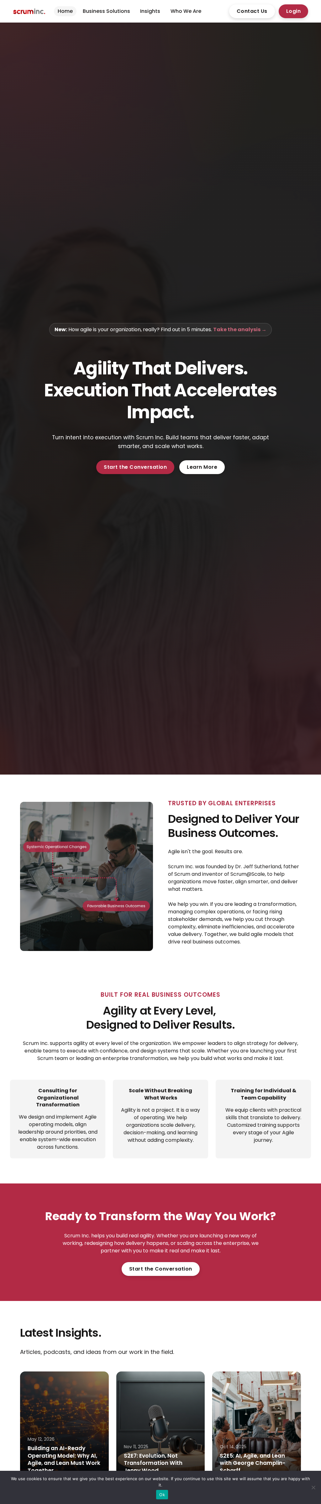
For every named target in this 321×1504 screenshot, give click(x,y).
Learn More (202, 467)
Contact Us (252, 11)
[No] (313, 1487)
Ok (162, 1494)
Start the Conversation (135, 467)
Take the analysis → (239, 329)
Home (65, 11)
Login (293, 11)
